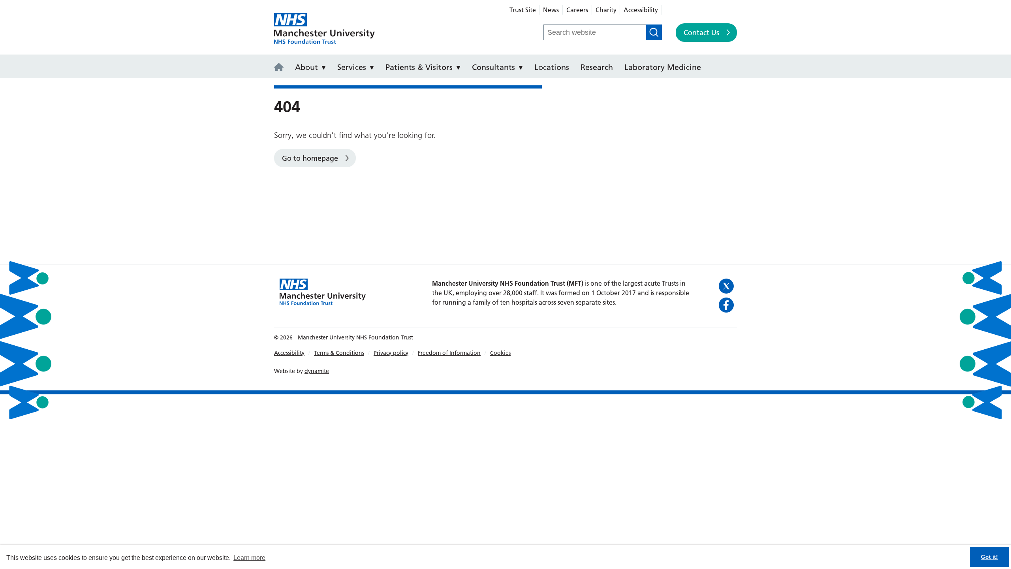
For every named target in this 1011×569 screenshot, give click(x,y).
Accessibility (641, 10)
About (306, 67)
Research (597, 67)
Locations (551, 67)
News (551, 10)
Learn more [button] (249, 557)
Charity (606, 10)
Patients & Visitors (419, 67)
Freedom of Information (449, 352)
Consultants (493, 67)
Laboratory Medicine (662, 67)
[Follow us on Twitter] (727, 286)
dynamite (316, 371)
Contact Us (701, 32)
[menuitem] (281, 66)
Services (351, 67)
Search (654, 32)
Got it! (989, 557)
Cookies (500, 352)
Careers (577, 10)
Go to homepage (310, 158)
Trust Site (522, 10)
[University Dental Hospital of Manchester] (281, 67)
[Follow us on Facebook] (727, 305)
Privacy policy (391, 352)
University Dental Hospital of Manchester (324, 29)
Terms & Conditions (339, 352)
